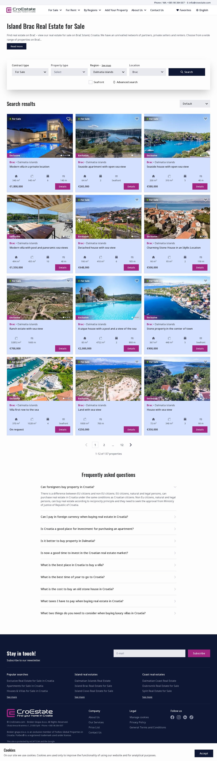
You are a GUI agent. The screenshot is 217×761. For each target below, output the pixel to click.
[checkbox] (90, 82)
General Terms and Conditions (148, 727)
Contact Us (95, 732)
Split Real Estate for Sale (157, 691)
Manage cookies (139, 717)
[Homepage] (20, 10)
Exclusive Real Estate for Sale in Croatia (30, 681)
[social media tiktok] (191, 717)
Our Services (96, 722)
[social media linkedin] (185, 717)
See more (12, 697)
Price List (94, 727)
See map (106, 65)
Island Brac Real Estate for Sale (93, 686)
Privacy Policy (138, 722)
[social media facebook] (172, 717)
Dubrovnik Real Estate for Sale (160, 686)
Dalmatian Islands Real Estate (93, 681)
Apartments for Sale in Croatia (25, 686)
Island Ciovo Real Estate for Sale (94, 691)
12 (121, 445)
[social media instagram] (179, 717)
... (113, 445)
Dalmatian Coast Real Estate (159, 681)
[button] (108, 486)
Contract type (20, 65)
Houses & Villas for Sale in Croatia (27, 691)
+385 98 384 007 (55, 725)
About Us (94, 717)
